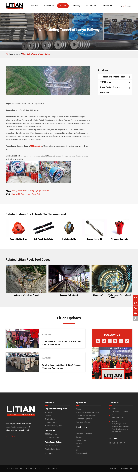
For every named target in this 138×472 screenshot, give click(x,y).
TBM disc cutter (36, 146)
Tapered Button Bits (18, 239)
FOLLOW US (114, 439)
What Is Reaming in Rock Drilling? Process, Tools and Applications (62, 366)
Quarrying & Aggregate (84, 419)
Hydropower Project (83, 422)
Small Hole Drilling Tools (53, 426)
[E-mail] (135, 297)
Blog (77, 450)
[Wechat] (135, 313)
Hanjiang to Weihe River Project (26, 295)
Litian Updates (69, 318)
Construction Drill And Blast (86, 415)
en (121, 6)
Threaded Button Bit (119, 239)
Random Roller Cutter (52, 449)
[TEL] (135, 308)
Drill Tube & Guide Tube (43, 239)
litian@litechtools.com (120, 411)
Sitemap (113, 468)
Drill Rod (48, 416)
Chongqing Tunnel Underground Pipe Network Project (112, 296)
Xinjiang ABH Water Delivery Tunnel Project (27, 194)
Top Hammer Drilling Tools (112, 77)
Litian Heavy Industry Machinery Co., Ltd (29, 468)
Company (76, 5)
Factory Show (81, 440)
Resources (91, 5)
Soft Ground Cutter (52, 437)
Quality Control (81, 453)
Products (34, 5)
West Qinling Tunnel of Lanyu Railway (36, 54)
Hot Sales (104, 92)
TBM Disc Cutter (51, 434)
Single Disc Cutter (69, 239)
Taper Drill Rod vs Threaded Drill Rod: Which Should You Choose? (62, 343)
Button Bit (48, 413)
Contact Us (107, 5)
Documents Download (84, 434)
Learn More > (11, 436)
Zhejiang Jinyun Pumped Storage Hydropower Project (30, 191)
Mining (78, 409)
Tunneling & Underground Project (87, 412)
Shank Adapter (50, 419)
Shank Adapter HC (94, 239)
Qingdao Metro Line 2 (69, 295)
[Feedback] (135, 318)
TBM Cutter (105, 82)
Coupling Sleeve (50, 422)
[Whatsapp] (135, 302)
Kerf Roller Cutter (51, 446)
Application (49, 5)
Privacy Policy (126, 468)
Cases (63, 5)
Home (11, 54)
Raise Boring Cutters (110, 87)
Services (79, 443)
